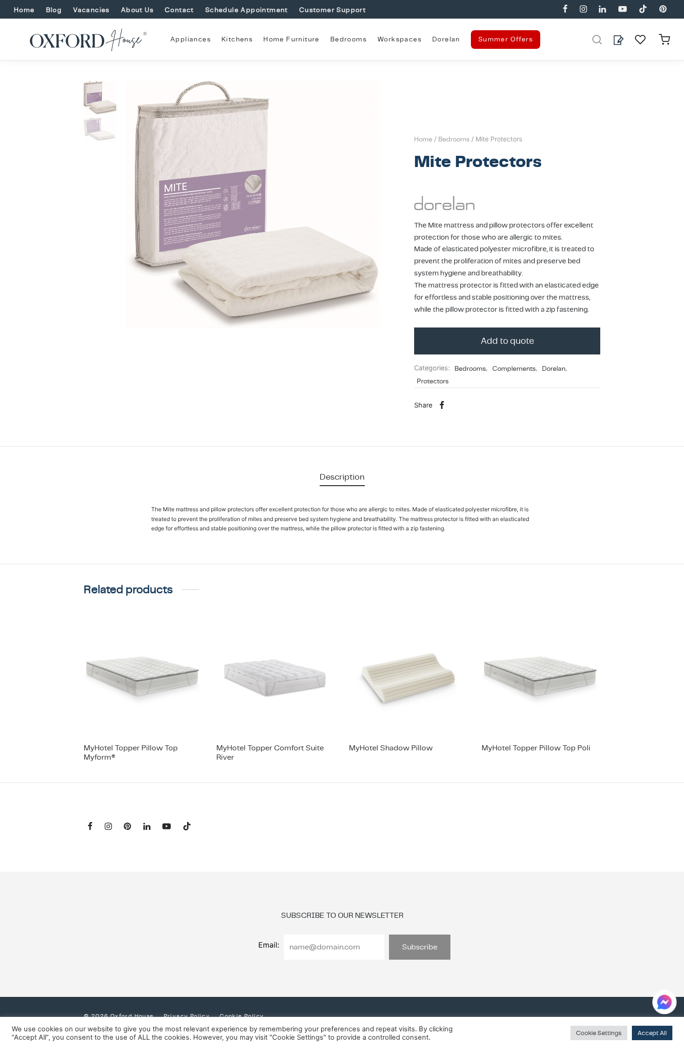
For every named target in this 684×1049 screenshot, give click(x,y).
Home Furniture (291, 39)
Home (24, 10)
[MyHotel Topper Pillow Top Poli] (541, 678)
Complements (514, 368)
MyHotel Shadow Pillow (391, 748)
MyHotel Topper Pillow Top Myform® (131, 752)
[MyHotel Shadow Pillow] (408, 678)
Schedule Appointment (246, 10)
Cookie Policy (242, 1016)
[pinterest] (663, 9)
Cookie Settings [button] (599, 1033)
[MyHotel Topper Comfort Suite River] (275, 678)
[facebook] (565, 9)
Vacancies (91, 10)
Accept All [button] (652, 1033)
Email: (268, 944)
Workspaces (399, 39)
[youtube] (622, 9)
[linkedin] (602, 9)
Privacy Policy (187, 1016)
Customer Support (332, 10)
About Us (137, 10)
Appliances (190, 39)
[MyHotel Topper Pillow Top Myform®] (143, 678)
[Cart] (664, 39)
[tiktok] (643, 9)
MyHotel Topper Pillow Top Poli (536, 748)
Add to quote (507, 341)
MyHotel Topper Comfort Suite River (270, 752)
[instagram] (583, 9)
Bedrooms (348, 39)
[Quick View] (164, 714)
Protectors (433, 381)
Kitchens (237, 39)
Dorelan (446, 39)
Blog (54, 10)
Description (342, 476)
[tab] (342, 477)
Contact (179, 10)
